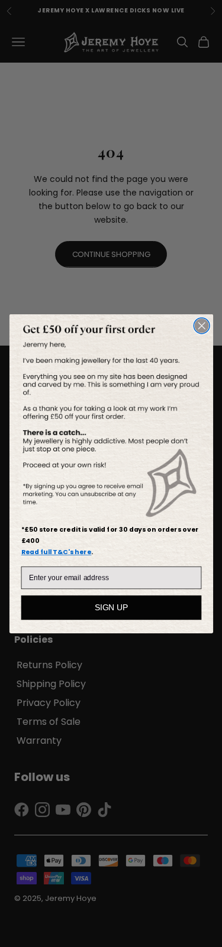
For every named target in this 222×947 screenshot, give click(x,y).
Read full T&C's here (56, 551)
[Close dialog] (202, 325)
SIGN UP (111, 607)
